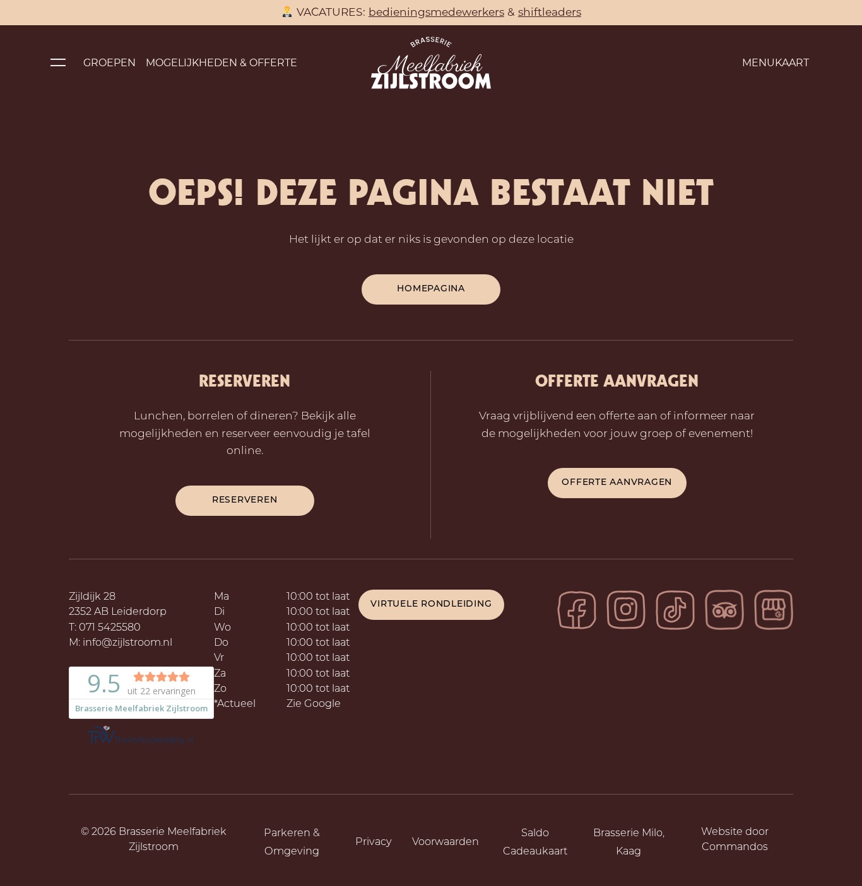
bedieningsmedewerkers (436, 11)
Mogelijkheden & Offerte (221, 63)
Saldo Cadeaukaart (535, 843)
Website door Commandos (735, 840)
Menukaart (775, 63)
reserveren (245, 500)
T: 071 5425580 (105, 628)
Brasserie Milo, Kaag (628, 843)
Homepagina (431, 289)
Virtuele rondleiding (431, 604)
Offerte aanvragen (617, 482)
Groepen (109, 63)
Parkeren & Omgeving (292, 843)
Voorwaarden (445, 842)
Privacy (373, 842)
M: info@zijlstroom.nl (120, 643)
